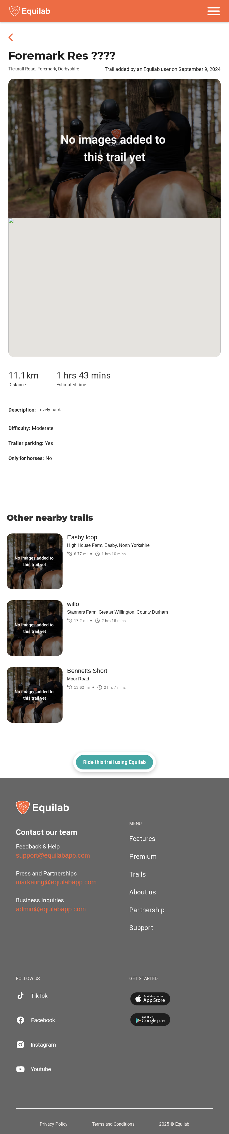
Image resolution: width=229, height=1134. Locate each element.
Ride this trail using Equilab (114, 762)
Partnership (146, 910)
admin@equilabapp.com (51, 909)
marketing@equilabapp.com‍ (56, 882)
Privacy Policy (54, 1124)
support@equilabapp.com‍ (53, 855)
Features (142, 839)
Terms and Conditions (113, 1124)
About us (142, 892)
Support (141, 928)
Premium (143, 856)
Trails (137, 874)
